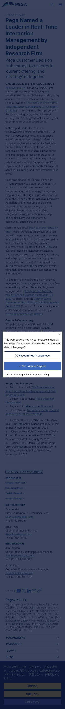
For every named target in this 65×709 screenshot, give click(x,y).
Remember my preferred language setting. (28, 374)
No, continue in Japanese (34, 355)
